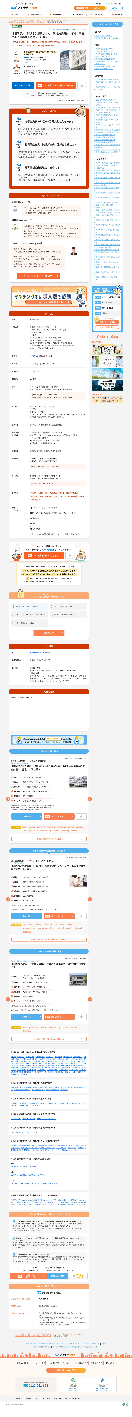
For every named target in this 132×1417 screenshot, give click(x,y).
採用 (55, 1398)
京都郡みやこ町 (70, 1072)
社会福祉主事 (64, 1103)
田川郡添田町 (18, 1072)
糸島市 (35, 1065)
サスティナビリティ (46, 1398)
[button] (49, 633)
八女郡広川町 (73, 1070)
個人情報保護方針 (74, 1398)
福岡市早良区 (77, 1057)
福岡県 (26, 57)
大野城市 (47, 1063)
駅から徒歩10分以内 (25, 1200)
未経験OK (65, 1200)
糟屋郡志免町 (70, 1065)
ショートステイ (55, 1150)
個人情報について (80, 1363)
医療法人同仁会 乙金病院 (60, 29)
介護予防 (76, 1150)
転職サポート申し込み (66, 1370)
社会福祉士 (24, 1103)
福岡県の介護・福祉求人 (103, 36)
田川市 (55, 1061)
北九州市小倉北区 (56, 1059)
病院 (12, 1132)
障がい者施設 (72, 1148)
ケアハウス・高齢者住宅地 (40, 1150)
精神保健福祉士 (25, 1105)
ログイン (114, 8)
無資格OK (35, 1105)
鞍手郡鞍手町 (21, 1070)
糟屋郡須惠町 (80, 1065)
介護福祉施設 (20, 1132)
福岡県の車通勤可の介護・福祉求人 (107, 170)
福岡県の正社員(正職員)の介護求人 (107, 79)
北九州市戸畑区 (44, 1059)
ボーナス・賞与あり (49, 1204)
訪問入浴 (81, 1148)
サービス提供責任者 (74, 1087)
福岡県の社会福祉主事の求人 (104, 59)
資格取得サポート (53, 1202)
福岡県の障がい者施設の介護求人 (106, 132)
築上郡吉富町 (80, 1072)
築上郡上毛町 (15, 1074)
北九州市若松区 (32, 1059)
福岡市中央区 (40, 1057)
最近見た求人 (119, 14)
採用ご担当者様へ (23, 1363)
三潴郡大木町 (63, 1070)
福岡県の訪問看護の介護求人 (104, 137)
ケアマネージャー (46, 1087)
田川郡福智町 (49, 1072)
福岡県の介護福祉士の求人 (104, 49)
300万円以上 (25, 1183)
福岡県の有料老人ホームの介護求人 (107, 107)
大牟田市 (30, 1061)
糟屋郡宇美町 (50, 1065)
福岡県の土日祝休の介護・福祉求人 (107, 210)
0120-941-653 (51, 1292)
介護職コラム (95, 1363)
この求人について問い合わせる (55, 85)
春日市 (41, 1063)
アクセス (35, 1398)
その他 (35, 1132)
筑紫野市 (34, 1063)
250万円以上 (15, 1183)
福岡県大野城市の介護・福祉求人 (106, 38)
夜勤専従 (14, 1200)
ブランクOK (42, 1202)
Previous (8, 799)
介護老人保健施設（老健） (27, 1145)
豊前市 (16, 1063)
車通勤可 (36, 1200)
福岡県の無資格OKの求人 (103, 69)
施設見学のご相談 (22, 85)
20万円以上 (24, 1175)
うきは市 (79, 1063)
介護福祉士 (15, 1103)
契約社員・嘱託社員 (28, 1119)
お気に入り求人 (98, 14)
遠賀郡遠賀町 (76, 1068)
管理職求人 (73, 1200)
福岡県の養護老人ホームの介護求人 (107, 152)
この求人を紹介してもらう (43, 555)
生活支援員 (64, 1090)
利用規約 (66, 1363)
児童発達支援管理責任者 (22, 1090)
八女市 (67, 1061)
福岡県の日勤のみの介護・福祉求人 (107, 212)
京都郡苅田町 (59, 1072)
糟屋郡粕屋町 (36, 1068)
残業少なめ (22, 1204)
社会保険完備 (62, 1204)
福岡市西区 (58, 1057)
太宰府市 (60, 1063)
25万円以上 (33, 1175)
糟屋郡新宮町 (15, 1068)
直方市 (44, 1061)
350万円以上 (35, 1183)
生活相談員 (28, 1087)
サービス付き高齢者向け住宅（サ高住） (62, 1145)
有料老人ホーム (42, 1145)
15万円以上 (15, 1175)
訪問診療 (20, 1150)
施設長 (103, 1344)
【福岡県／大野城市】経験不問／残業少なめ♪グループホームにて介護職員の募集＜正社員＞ (48, 867)
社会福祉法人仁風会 (17, 863)
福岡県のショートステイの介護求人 (107, 150)
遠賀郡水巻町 (56, 1068)
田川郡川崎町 (38, 1072)
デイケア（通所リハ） (47, 1148)
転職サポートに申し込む (89, 8)
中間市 (22, 1063)
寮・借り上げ (44, 1200)
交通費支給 (71, 1204)
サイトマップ (38, 1363)
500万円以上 (54, 1183)
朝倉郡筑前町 (41, 1070)
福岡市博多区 (30, 1057)
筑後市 (73, 1061)
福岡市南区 (49, 1057)
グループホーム (61, 1148)
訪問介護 (14, 1145)
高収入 (13, 1202)
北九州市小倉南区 (69, 1059)
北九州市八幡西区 (20, 1061)
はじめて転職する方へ (107, 327)
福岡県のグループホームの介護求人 (107, 130)
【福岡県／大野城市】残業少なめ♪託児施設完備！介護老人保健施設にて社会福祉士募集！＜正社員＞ (48, 768)
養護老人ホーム (67, 1150)
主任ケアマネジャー (59, 1087)
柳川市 (61, 1061)
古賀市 (67, 1063)
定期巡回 (27, 1150)
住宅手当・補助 (56, 1200)
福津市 (73, 1063)
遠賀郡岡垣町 (66, 1068)
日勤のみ (34, 1202)
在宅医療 (29, 1132)
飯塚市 (49, 1061)
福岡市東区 (20, 1057)
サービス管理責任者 (38, 1090)
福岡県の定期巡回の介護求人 (104, 142)
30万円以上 (41, 1175)
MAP (26, 62)
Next (90, 799)
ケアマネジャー (62, 1344)
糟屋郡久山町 (25, 1068)
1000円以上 (23, 1166)
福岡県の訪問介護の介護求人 (104, 100)
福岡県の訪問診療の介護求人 (104, 140)
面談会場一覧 (57, 14)
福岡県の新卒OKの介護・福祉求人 (106, 250)
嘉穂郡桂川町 (31, 1070)
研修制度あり (64, 1202)
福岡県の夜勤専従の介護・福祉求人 (107, 163)
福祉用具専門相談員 (52, 1090)
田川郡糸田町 (28, 1072)
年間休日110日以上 (23, 1202)
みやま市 (29, 1065)
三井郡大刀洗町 (52, 1070)
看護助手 (36, 1087)
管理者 (96, 1347)
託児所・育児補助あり (34, 1204)
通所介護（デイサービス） (30, 1148)
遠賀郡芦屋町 (46, 1068)
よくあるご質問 (53, 1363)
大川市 (78, 1061)
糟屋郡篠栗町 (60, 1065)
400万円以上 (44, 1183)
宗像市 (54, 1063)
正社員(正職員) (35, 371)
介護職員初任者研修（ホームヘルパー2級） (43, 1103)
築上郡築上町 (25, 1074)
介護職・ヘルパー (17, 1087)
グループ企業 (63, 1398)
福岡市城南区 (67, 1057)
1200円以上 (32, 1166)
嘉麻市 (16, 1065)
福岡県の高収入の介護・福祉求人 (106, 202)
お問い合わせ (109, 1363)
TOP (16, 14)
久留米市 (37, 1061)
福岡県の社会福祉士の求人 (104, 51)
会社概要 (28, 1398)
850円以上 (14, 1166)
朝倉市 (22, 1065)
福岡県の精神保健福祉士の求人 (105, 66)
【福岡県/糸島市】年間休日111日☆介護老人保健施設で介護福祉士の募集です (48, 966)
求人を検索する (78, 14)
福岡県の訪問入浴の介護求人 (104, 135)
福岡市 (13, 1057)
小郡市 (28, 1063)
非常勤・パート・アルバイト (46, 1119)
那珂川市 (42, 1065)
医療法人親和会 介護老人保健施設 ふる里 (25, 961)
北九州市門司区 (21, 1059)
